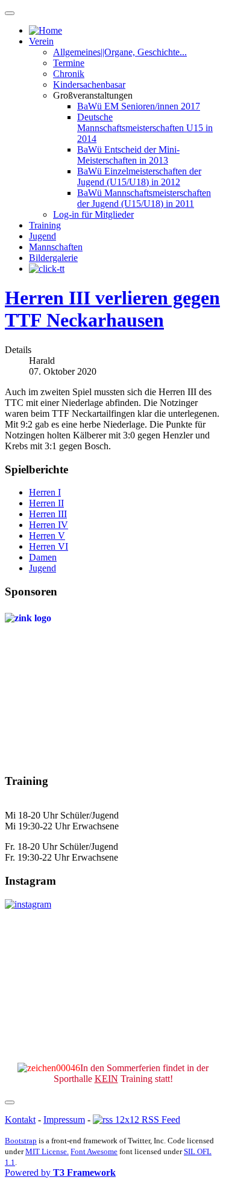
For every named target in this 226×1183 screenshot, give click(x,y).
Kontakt (20, 1119)
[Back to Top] (9, 1102)
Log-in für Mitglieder (93, 214)
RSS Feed (159, 1119)
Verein (41, 41)
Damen (43, 557)
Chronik (68, 74)
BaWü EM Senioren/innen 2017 (138, 106)
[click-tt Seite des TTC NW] (46, 268)
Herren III (48, 514)
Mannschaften (56, 247)
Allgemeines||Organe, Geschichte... (120, 52)
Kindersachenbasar (89, 84)
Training (45, 225)
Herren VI (48, 546)
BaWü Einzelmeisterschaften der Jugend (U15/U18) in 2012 (139, 176)
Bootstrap (21, 1140)
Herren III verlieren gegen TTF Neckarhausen (112, 309)
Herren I (45, 492)
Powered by (60, 1172)
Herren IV (48, 525)
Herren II (46, 503)
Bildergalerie (53, 258)
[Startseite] (45, 30)
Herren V (47, 535)
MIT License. (47, 1151)
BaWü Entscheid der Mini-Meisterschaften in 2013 (128, 154)
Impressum (64, 1119)
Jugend (42, 236)
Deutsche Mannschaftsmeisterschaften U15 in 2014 (145, 128)
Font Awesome (94, 1151)
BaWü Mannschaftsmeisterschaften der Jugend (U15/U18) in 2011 (144, 198)
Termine (68, 63)
